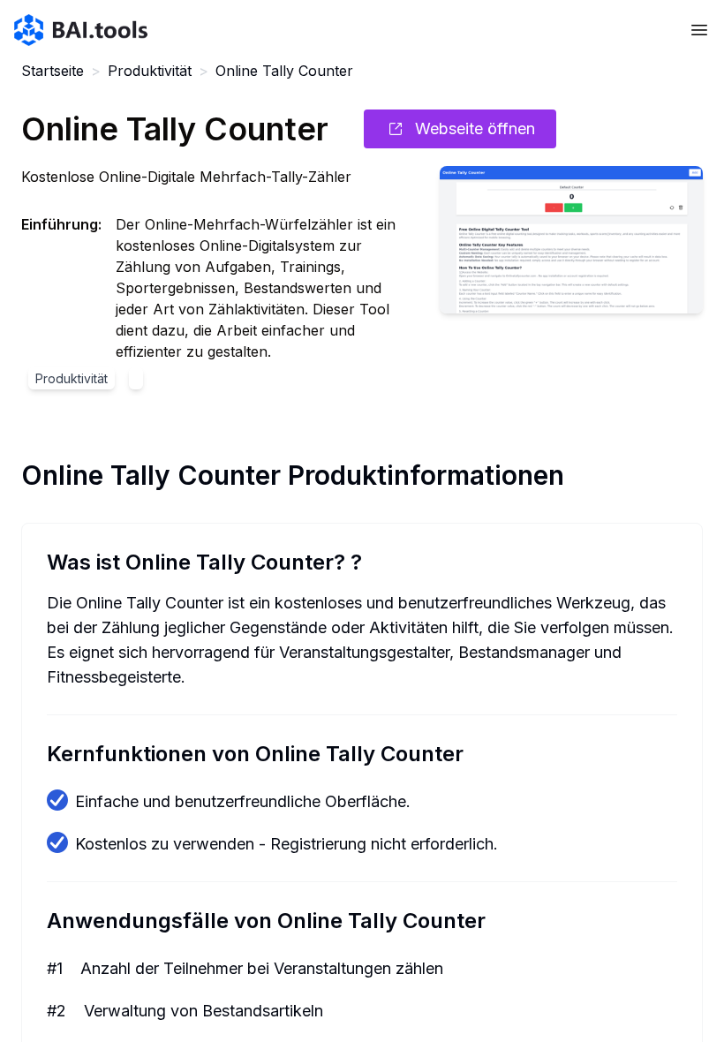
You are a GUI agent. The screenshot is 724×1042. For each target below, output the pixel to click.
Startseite (52, 70)
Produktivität (150, 70)
